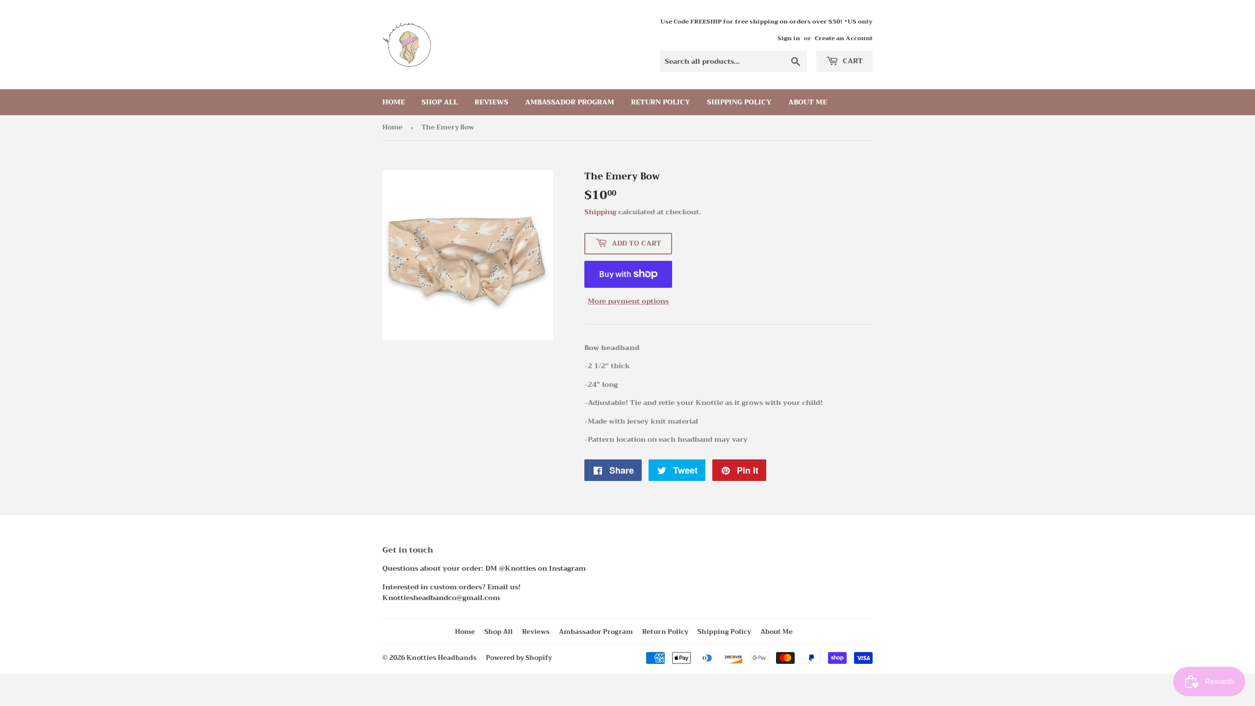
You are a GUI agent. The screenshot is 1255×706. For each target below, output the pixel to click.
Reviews (491, 102)
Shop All (440, 102)
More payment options (628, 301)
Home (393, 102)
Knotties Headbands (441, 657)
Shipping (600, 212)
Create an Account (844, 38)
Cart (852, 61)
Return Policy (660, 102)
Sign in (789, 38)
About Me (807, 102)
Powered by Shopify (519, 657)
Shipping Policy (739, 102)
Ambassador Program (569, 102)
